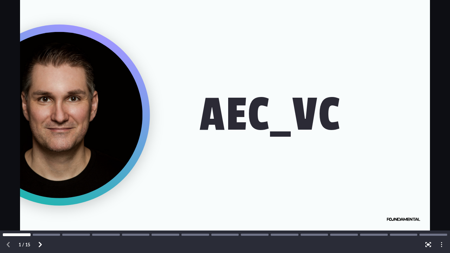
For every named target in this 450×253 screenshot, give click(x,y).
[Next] (40, 244)
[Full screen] (428, 244)
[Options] (441, 244)
